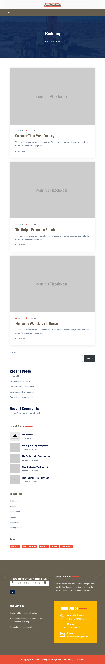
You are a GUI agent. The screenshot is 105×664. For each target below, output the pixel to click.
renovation (67, 546)
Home (47, 42)
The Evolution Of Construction (22, 387)
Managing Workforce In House (36, 323)
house (54, 546)
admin (20, 130)
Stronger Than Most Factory (34, 136)
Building (32, 130)
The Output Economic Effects (35, 230)
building (15, 546)
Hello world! (14, 376)
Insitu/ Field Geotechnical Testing (23, 613)
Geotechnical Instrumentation (22, 627)
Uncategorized (15, 527)
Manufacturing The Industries (22, 392)
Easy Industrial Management (21, 397)
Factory (13, 517)
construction (29, 546)
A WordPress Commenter (21, 413)
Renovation (14, 522)
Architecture (15, 501)
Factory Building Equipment (21, 381)
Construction (15, 512)
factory (44, 546)
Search (13, 352)
